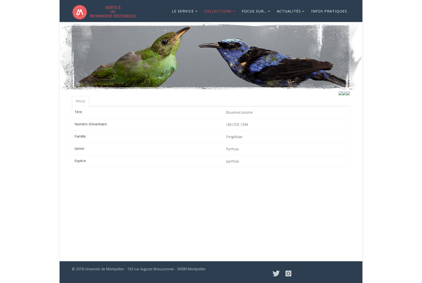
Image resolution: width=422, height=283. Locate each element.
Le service (183, 11)
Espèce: (80, 160)
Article (80, 101)
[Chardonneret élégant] (348, 93)
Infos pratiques (329, 11)
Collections (218, 11)
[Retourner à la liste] (344, 93)
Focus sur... (254, 11)
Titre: (78, 111)
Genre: (79, 148)
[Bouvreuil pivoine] (340, 93)
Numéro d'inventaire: (90, 124)
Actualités (289, 11)
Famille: (80, 136)
